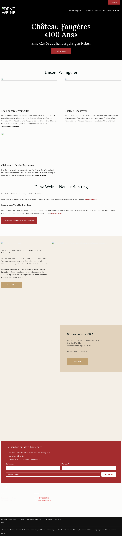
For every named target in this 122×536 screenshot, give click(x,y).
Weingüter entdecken (10, 126)
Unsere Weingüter (74, 11)
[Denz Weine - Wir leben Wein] (10, 11)
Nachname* (10, 464)
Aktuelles (87, 11)
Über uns (98, 11)
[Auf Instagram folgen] (118, 11)
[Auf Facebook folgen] (115, 11)
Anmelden (109, 474)
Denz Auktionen (108, 11)
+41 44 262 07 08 (43, 498)
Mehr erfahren (109, 121)
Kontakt (114, 2)
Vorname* (65, 464)
